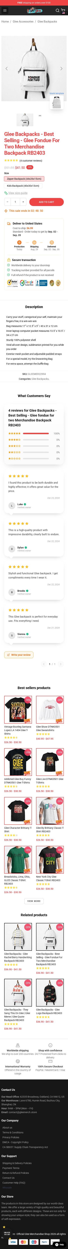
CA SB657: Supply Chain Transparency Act (25, 1147)
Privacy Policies (10, 1137)
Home (5, 21)
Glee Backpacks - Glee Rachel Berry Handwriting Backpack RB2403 (18, 957)
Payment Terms (10, 1168)
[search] (57, 10)
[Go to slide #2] (43, 120)
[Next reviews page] (61, 664)
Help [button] (62, 1244)
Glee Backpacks (47, 21)
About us (7, 1127)
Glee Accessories (23, 21)
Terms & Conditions (12, 1132)
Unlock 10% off (7, 1233)
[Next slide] (61, 68)
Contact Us (8, 1177)
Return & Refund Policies (15, 1173)
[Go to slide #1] (25, 120)
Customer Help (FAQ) (13, 1182)
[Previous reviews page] (44, 664)
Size (6, 173)
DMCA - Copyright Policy (15, 1142)
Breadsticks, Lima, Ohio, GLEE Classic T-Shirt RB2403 (17, 880)
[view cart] (63, 10)
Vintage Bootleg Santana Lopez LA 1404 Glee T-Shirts (17, 730)
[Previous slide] (6, 68)
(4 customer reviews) (31, 160)
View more (34, 901)
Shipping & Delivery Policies (17, 1163)
